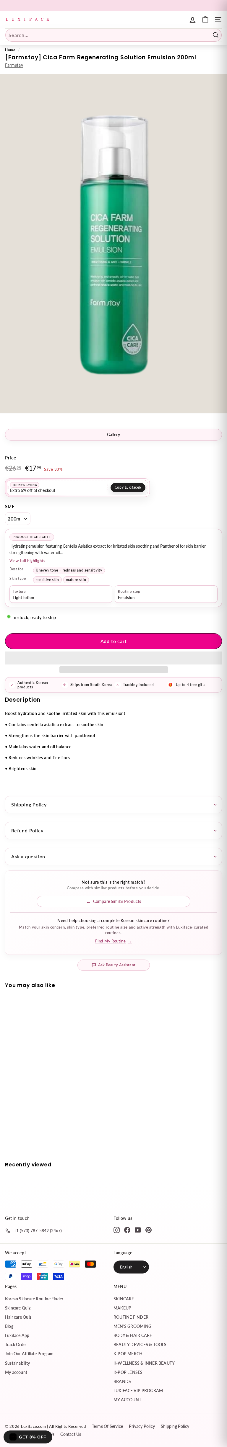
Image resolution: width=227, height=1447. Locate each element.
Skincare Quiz (17, 1307)
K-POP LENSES (128, 1372)
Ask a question (28, 856)
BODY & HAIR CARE (133, 1335)
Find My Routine (113, 941)
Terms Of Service (107, 1426)
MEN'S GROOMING (132, 1326)
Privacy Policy (142, 1426)
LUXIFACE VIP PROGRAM (138, 1390)
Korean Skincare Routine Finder (34, 1298)
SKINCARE (124, 1298)
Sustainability (17, 1363)
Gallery (113, 434)
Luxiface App (17, 1335)
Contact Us (70, 1434)
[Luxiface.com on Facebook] (127, 1229)
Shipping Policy (29, 804)
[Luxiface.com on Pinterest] (148, 1229)
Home (10, 50)
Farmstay (14, 65)
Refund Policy (27, 830)
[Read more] (205, 19)
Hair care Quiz (18, 1317)
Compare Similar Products (117, 901)
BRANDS (122, 1381)
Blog (9, 1326)
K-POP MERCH (128, 1353)
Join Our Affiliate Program (29, 1353)
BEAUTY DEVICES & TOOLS (140, 1344)
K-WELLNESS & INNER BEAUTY (144, 1363)
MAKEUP (122, 1307)
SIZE (10, 506)
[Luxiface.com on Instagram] (117, 1229)
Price (10, 457)
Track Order (16, 1344)
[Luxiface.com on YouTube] (138, 1229)
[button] (113, 658)
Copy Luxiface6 (128, 487)
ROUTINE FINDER (131, 1317)
